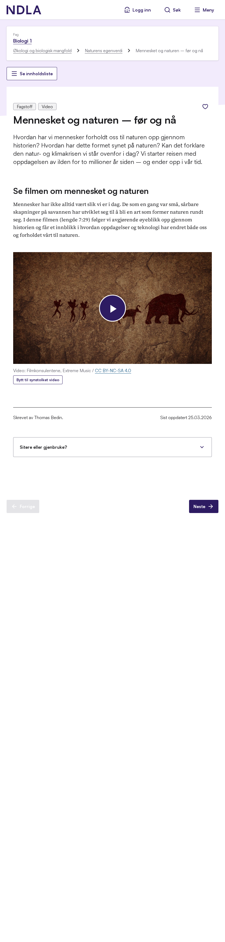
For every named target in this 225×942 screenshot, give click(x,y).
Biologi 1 (22, 41)
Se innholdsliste (36, 73)
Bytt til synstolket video (37, 379)
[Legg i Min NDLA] (205, 106)
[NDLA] (24, 9)
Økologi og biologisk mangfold (42, 50)
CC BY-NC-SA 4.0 (113, 370)
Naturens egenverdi (103, 50)
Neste (199, 506)
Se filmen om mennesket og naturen (81, 191)
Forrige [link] (27, 506)
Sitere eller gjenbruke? (43, 447)
